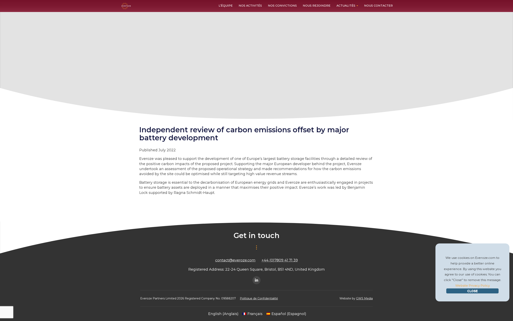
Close (472, 291)
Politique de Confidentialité (259, 298)
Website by (356, 298)
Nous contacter (378, 5)
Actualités (346, 5)
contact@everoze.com (235, 260)
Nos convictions (282, 5)
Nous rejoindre (316, 5)
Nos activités (250, 5)
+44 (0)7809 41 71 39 (280, 260)
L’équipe (226, 5)
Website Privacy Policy (472, 285)
